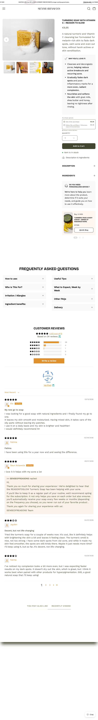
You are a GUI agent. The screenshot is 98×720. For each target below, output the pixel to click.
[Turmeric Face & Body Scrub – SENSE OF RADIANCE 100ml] (68, 222)
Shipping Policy (59, 676)
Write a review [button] (49, 361)
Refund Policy (59, 672)
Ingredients (68, 175)
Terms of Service (60, 681)
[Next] (50, 39)
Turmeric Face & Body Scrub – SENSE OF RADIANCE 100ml (83, 219)
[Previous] (6, 39)
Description (68, 166)
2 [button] (45, 585)
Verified (47, 385)
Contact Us (8, 676)
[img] (11, 399)
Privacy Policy (59, 667)
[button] (88, 8)
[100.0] (48, 376)
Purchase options (67, 118)
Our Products (9, 672)
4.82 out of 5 (55, 333)
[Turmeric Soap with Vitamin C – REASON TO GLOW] (9, 67)
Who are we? (9, 667)
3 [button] (49, 585)
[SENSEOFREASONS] (49, 8)
